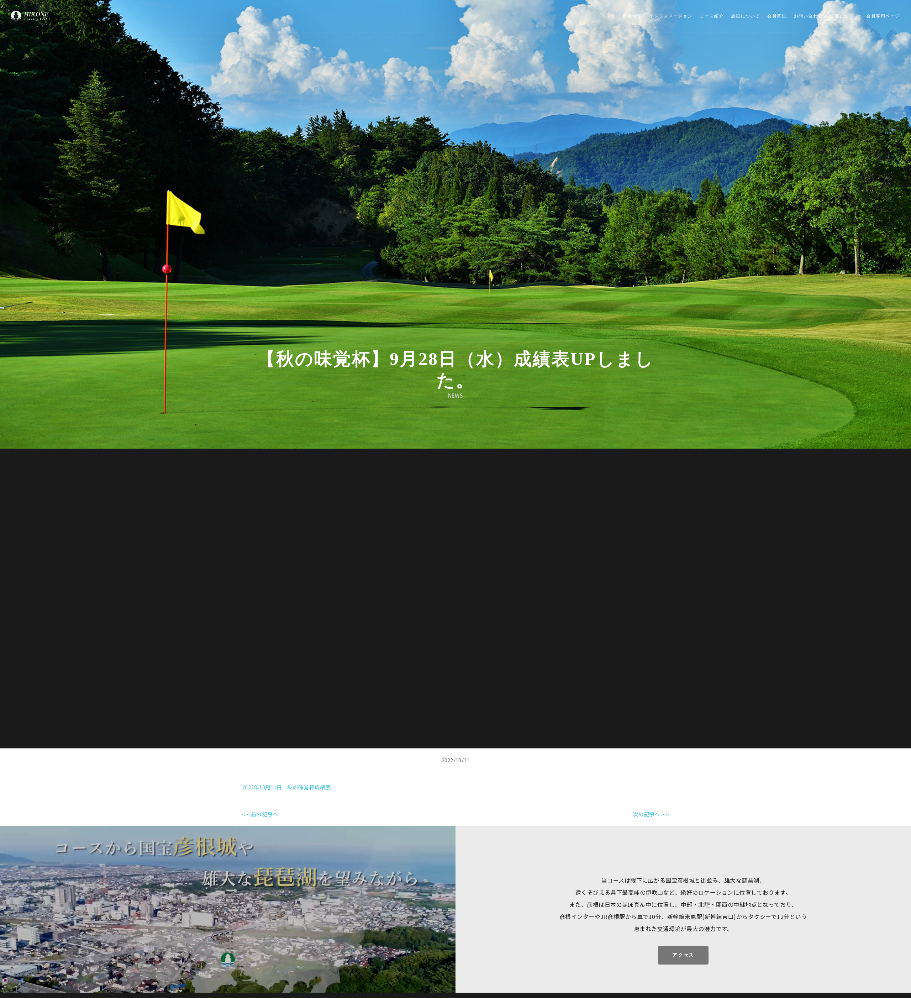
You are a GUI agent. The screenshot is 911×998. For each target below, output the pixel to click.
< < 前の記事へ (260, 814)
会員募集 (776, 16)
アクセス (683, 955)
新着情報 (632, 16)
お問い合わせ (808, 16)
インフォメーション (671, 16)
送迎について (844, 16)
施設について (745, 16)
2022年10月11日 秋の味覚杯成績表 (286, 787)
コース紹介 (712, 16)
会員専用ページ (883, 16)
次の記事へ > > (651, 814)
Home (607, 16)
